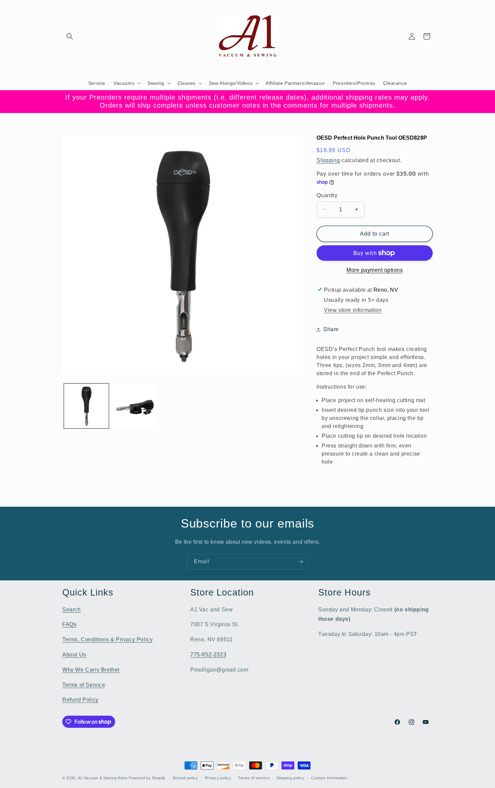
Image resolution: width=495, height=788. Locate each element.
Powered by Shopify (147, 778)
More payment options (374, 270)
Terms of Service (83, 684)
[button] (69, 36)
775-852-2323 (208, 654)
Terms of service (253, 778)
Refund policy (185, 778)
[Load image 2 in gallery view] (134, 406)
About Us (74, 654)
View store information (353, 310)
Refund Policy (80, 700)
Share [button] (331, 329)
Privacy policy (218, 778)
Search (71, 609)
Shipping (328, 160)
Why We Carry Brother (91, 669)
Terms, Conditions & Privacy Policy (107, 639)
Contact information (329, 778)
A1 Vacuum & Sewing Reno (103, 778)
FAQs (69, 624)
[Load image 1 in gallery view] (86, 406)
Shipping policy (290, 778)
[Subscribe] (300, 562)
